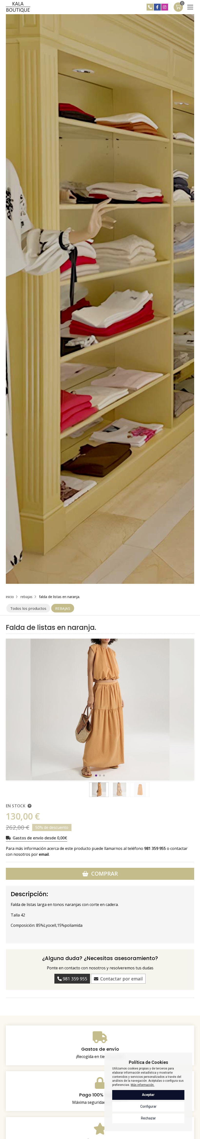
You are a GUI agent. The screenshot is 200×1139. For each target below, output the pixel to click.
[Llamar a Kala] (150, 7)
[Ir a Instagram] (164, 7)
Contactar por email (121, 979)
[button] (96, 775)
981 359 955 (155, 848)
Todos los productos (28, 608)
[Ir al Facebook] (157, 7)
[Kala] (18, 7)
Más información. (142, 1085)
